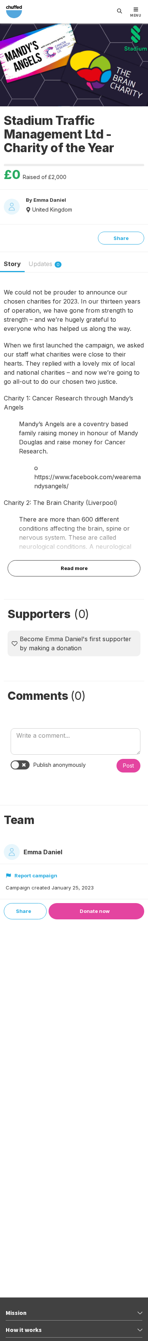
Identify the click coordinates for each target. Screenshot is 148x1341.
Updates (44, 264)
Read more (74, 568)
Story (12, 264)
